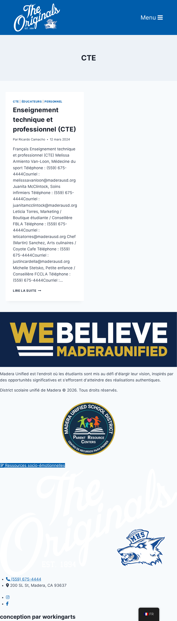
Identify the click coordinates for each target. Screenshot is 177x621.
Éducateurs (32, 101)
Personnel (53, 101)
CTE (16, 101)
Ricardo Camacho (32, 139)
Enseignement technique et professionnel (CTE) (44, 119)
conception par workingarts (37, 616)
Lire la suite (27, 290)
